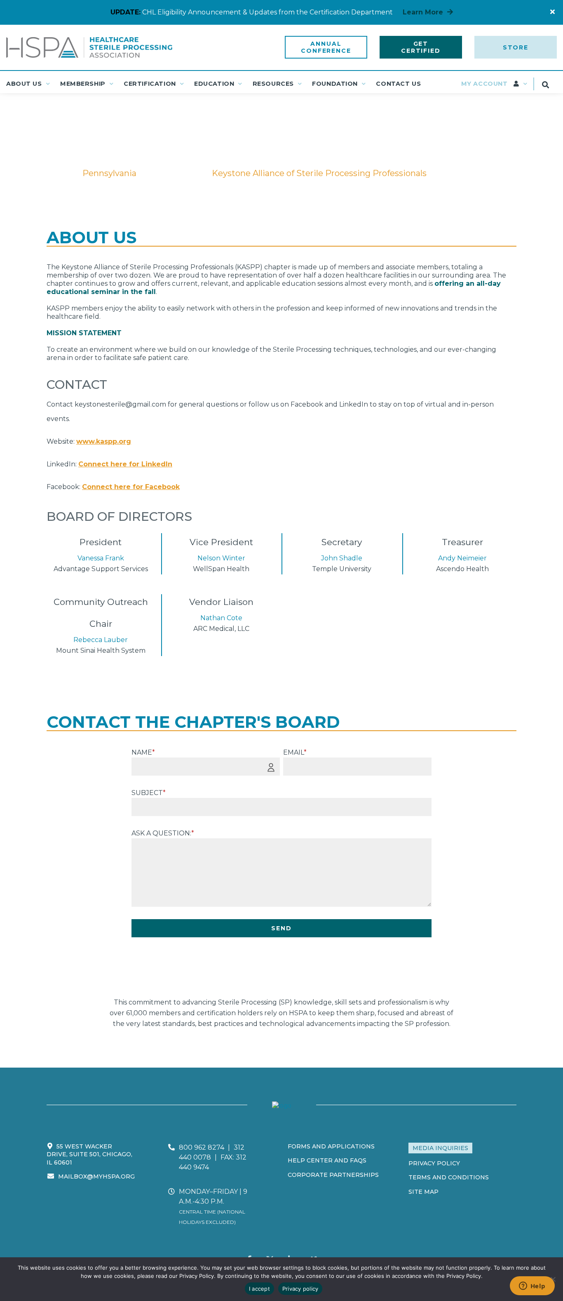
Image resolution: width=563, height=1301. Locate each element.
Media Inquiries (440, 1148)
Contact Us (398, 83)
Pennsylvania (174, 173)
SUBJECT (148, 793)
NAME (143, 752)
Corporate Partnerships (333, 1175)
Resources (273, 83)
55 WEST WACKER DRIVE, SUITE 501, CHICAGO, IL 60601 (89, 1154)
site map (423, 1191)
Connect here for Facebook (131, 487)
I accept (259, 1288)
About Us (24, 83)
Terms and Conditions (448, 1177)
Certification (150, 83)
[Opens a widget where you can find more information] (532, 1286)
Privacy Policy (434, 1163)
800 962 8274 (201, 1147)
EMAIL (295, 752)
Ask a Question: (162, 833)
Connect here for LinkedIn (125, 464)
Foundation (335, 83)
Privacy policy (300, 1288)
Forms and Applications (331, 1146)
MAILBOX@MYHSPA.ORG (96, 1176)
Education (214, 83)
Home (59, 173)
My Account (485, 83)
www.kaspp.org (103, 441)
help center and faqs (327, 1160)
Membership (83, 83)
